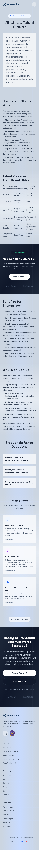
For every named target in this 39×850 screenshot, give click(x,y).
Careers (6, 783)
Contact (6, 795)
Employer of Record (11, 759)
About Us (6, 779)
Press (5, 787)
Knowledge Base (9, 818)
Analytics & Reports (10, 755)
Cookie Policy (8, 811)
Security (6, 815)
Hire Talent (7, 747)
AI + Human (7, 775)
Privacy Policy (8, 807)
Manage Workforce (10, 751)
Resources (7, 826)
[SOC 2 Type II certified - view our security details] (12, 733)
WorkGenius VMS (9, 763)
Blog (4, 791)
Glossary (6, 822)
